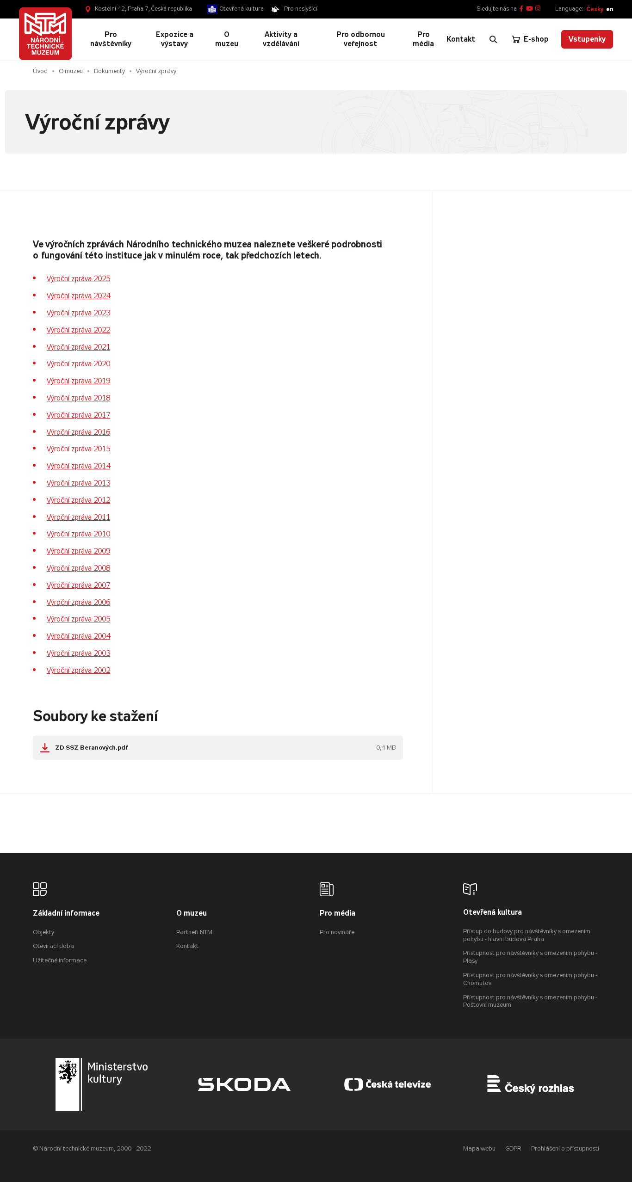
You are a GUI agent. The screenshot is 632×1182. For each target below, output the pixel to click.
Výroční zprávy (156, 71)
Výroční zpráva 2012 (78, 500)
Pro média (337, 913)
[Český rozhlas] (530, 1084)
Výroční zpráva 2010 (78, 534)
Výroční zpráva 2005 (78, 619)
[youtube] (529, 9)
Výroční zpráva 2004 (78, 636)
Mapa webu (479, 1148)
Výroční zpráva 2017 (78, 415)
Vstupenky (587, 39)
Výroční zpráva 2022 (78, 330)
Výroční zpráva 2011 (78, 517)
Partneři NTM (194, 932)
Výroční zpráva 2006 (78, 602)
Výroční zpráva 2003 (78, 653)
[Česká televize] (387, 1084)
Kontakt (187, 945)
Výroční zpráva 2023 (78, 313)
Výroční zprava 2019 (78, 381)
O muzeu (71, 71)
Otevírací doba (53, 945)
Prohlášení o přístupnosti (565, 1148)
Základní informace (66, 913)
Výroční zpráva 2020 (78, 364)
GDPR (513, 1148)
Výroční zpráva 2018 (78, 398)
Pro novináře (337, 932)
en (609, 9)
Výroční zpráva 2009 (78, 551)
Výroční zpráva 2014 (78, 466)
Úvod (40, 71)
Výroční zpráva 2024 (78, 296)
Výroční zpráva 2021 (78, 347)
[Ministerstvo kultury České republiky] (102, 1084)
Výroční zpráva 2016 (78, 432)
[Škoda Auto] (244, 1084)
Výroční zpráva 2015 (78, 449)
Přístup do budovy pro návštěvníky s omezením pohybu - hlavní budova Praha (526, 935)
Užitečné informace (60, 960)
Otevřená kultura (242, 9)
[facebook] (521, 9)
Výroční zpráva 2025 (78, 279)
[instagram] (537, 9)
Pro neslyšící (300, 9)
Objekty (43, 932)
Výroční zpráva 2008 (78, 568)
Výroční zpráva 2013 (78, 483)
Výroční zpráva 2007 (78, 585)
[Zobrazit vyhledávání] (493, 39)
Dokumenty (109, 71)
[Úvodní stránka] (45, 34)
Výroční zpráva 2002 (78, 670)
